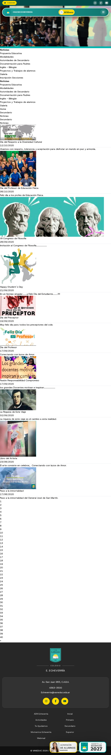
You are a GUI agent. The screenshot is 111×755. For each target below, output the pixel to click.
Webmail (41, 738)
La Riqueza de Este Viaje (13, 411)
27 (1, 591)
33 (1, 612)
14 (1, 546)
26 (1, 588)
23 (1, 577)
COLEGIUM (11, 3)
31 (1, 605)
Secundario (6, 112)
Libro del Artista (8, 458)
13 (1, 543)
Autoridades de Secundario (14, 60)
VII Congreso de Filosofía (13, 238)
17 (1, 557)
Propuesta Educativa (11, 53)
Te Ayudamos (41, 726)
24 (1, 581)
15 (1, 550)
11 (1, 536)
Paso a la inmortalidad (12, 490)
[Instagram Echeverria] (95, 3)
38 (1, 630)
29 (1, 598)
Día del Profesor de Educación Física (19, 188)
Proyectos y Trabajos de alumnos (17, 70)
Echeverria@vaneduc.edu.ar (55, 692)
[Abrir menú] (103, 12)
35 (1, 619)
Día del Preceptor (9, 317)
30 (1, 602)
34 (1, 616)
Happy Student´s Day (11, 286)
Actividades (41, 720)
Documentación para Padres (15, 63)
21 (1, 571)
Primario (70, 720)
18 (1, 560)
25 (1, 584)
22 (1, 574)
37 (1, 626)
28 (1, 595)
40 (1, 637)
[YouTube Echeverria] (107, 3)
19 (1, 564)
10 (1, 532)
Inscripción (5, 77)
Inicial (70, 713)
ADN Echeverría (41, 713)
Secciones (17, 77)
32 (1, 609)
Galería (3, 74)
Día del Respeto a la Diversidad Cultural (21, 141)
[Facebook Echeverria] (101, 3)
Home (3, 109)
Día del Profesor (8, 347)
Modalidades (7, 56)
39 (1, 633)
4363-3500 (55, 687)
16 (1, 553)
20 (1, 567)
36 (1, 623)
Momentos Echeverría (41, 732)
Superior (70, 732)
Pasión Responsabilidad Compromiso (19, 380)
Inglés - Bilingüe (8, 67)
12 (1, 539)
